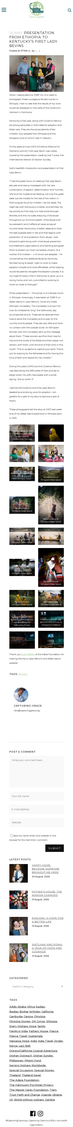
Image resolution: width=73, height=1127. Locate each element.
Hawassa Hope (19, 1040)
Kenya (13, 1045)
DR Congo (38, 1021)
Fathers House (38, 1031)
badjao (40, 1006)
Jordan (58, 1040)
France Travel (18, 1036)
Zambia (50, 1099)
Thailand (14, 1075)
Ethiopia (22, 674)
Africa (31, 1006)
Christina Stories (20, 1021)
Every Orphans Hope (22, 1026)
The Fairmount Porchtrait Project (31, 1084)
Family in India (18, 1031)
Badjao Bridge (18, 1011)
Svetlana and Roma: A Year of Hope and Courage (47, 948)
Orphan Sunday (43, 1055)
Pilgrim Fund (33, 1060)
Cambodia (16, 1016)
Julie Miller (28, 654)
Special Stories (44, 1070)
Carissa (28, 1016)
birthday (35, 1011)
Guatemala (35, 1036)
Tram (53, 1089)
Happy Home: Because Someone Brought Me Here (46, 869)
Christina (39, 1016)
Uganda (46, 1094)
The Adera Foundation (24, 1080)
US (11, 1099)
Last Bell (24, 1045)
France (53, 1031)
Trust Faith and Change (24, 1094)
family (41, 1026)
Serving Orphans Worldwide (27, 1065)
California (47, 1011)
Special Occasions (21, 1070)
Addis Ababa (17, 1006)
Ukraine (57, 1094)
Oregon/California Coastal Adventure (33, 1050)
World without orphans (29, 1099)
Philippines (16, 1060)
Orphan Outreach (20, 1055)
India (34, 1040)
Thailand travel (31, 1075)
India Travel (45, 1040)
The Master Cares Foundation (28, 1089)
